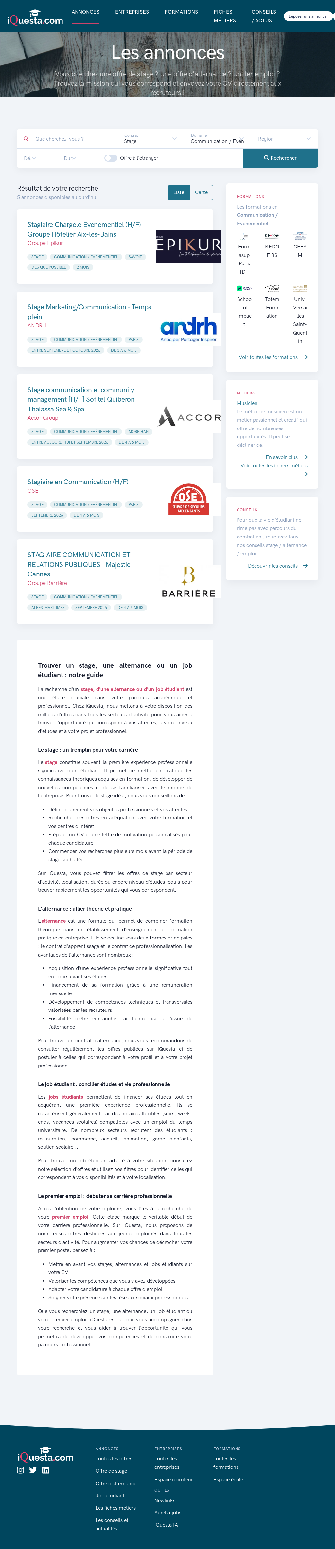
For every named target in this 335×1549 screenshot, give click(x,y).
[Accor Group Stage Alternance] (188, 416)
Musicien (247, 403)
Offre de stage (111, 1471)
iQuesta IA (166, 1525)
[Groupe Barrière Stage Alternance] (188, 581)
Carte (201, 192)
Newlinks (164, 1500)
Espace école (228, 1479)
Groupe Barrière (47, 583)
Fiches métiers (225, 16)
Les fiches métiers (116, 1508)
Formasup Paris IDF (244, 259)
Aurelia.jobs (167, 1512)
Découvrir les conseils (273, 566)
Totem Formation (272, 307)
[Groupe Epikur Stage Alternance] (188, 246)
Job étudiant (110, 1495)
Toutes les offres (114, 1458)
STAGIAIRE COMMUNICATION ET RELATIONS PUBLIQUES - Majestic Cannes (79, 564)
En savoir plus (282, 457)
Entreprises (132, 12)
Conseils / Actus (264, 16)
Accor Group (42, 417)
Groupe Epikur (45, 243)
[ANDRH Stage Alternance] (188, 329)
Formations (181, 12)
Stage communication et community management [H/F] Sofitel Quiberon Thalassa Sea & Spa (81, 399)
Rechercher (283, 158)
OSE (33, 490)
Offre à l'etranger (139, 158)
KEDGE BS (272, 251)
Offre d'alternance (116, 1483)
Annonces (85, 12)
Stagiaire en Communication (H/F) (78, 482)
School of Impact (244, 311)
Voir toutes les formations (269, 357)
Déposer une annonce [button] (308, 16)
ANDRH (36, 325)
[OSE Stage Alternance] (188, 499)
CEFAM (300, 251)
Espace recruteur (173, 1479)
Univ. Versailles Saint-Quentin (300, 320)
